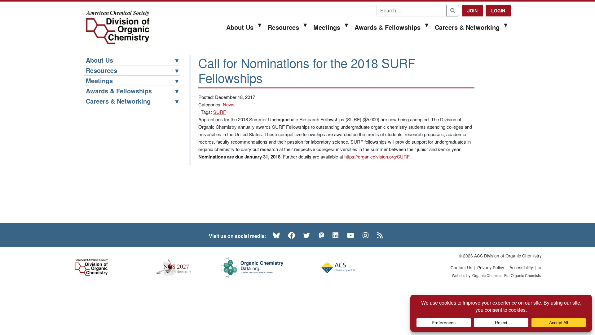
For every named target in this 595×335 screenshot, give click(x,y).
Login (498, 10)
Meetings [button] (326, 27)
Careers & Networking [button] (467, 27)
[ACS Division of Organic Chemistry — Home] (117, 27)
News (229, 104)
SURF (219, 112)
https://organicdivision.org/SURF (377, 156)
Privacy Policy (490, 267)
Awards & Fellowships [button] (388, 27)
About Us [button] (239, 27)
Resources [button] (283, 27)
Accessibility (521, 267)
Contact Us (461, 267)
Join (472, 10)
